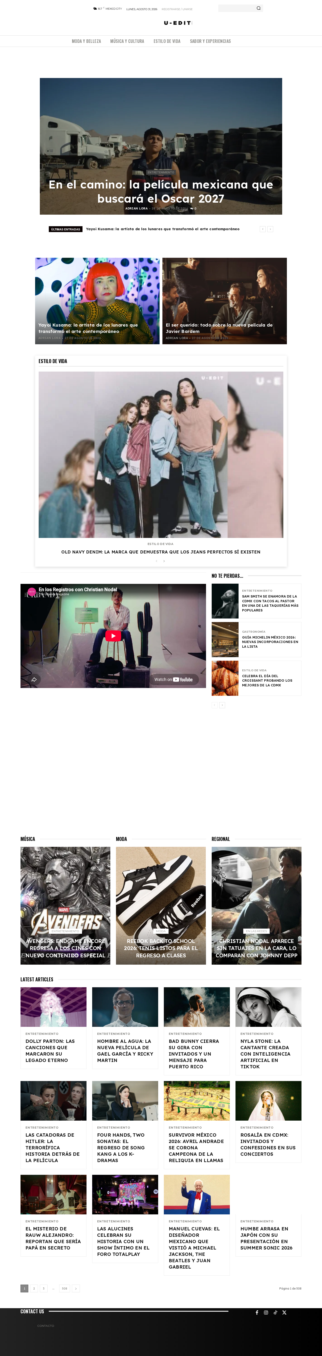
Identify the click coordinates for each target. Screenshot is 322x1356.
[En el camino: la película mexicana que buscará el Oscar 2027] (161, 146)
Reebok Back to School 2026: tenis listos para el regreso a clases (161, 948)
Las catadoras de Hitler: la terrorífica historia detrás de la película (52, 1147)
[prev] (263, 229)
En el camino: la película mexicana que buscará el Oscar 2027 (161, 191)
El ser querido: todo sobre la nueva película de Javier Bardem (146, 229)
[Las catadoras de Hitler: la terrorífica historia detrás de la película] (54, 1101)
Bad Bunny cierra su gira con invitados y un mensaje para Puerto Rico (194, 1053)
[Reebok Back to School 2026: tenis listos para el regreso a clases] (161, 906)
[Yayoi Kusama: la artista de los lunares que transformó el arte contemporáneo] (97, 301)
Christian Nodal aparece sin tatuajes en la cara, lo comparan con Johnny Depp (256, 948)
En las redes (256, 931)
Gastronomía (253, 632)
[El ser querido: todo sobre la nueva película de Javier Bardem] (224, 301)
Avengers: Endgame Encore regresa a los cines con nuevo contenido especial (65, 948)
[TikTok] (275, 1313)
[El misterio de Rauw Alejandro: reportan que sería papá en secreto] (54, 1194)
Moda (161, 931)
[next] (270, 229)
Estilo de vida (160, 544)
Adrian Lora (136, 208)
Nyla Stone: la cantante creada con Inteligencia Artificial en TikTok (265, 1053)
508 (64, 1288)
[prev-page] (156, 561)
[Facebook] (257, 1313)
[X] (285, 1313)
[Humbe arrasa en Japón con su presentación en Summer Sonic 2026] (268, 1194)
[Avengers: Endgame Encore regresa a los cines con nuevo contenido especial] (65, 906)
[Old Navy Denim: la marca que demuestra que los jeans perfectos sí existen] (161, 455)
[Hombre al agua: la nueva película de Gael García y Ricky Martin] (125, 1007)
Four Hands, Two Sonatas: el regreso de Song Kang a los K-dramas (121, 1147)
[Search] (258, 8)
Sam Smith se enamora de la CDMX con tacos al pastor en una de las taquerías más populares (270, 603)
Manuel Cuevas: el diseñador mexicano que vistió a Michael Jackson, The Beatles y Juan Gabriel (194, 1248)
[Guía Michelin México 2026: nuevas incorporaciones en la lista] (225, 639)
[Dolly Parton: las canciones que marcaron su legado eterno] (54, 1007)
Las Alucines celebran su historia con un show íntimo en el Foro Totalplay (123, 1241)
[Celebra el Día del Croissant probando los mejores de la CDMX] (225, 678)
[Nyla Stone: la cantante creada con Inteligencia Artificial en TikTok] (268, 1007)
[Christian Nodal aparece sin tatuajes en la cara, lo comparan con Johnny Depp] (256, 906)
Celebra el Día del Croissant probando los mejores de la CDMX (267, 680)
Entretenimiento (161, 172)
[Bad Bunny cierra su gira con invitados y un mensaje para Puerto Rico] (197, 1007)
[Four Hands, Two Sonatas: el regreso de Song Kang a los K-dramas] (125, 1101)
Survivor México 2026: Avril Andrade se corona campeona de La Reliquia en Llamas (196, 1147)
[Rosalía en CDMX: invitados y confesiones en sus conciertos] (268, 1101)
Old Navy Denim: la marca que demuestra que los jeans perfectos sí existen (160, 552)
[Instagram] (266, 1313)
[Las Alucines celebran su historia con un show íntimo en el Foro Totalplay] (125, 1194)
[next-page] (164, 561)
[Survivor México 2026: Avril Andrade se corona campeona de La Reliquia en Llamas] (197, 1101)
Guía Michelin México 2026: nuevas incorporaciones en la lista (270, 642)
